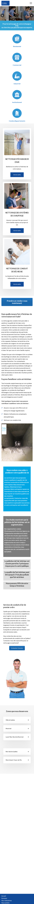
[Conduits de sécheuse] (17, 251)
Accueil (3, 896)
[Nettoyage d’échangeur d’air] (17, 141)
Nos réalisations (6, 900)
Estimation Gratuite (17, 648)
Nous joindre (5, 903)
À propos (4, 898)
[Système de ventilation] (17, 195)
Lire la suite (17, 174)
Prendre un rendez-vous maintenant (17, 302)
